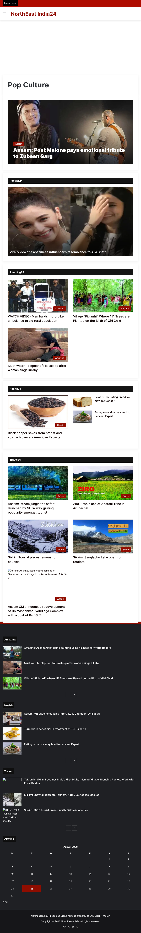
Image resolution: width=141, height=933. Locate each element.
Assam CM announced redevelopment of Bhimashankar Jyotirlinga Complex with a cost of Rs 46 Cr (36, 611)
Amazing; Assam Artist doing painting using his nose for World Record (67, 647)
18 (32, 881)
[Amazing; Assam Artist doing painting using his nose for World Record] (12, 652)
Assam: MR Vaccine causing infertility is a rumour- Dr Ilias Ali (62, 713)
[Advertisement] (70, 46)
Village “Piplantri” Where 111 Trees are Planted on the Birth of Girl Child (68, 678)
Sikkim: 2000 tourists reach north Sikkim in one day (56, 810)
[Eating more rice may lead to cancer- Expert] (82, 417)
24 (12, 888)
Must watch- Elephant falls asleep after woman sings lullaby (61, 663)
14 (90, 873)
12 (51, 873)
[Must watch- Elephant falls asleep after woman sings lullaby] (12, 667)
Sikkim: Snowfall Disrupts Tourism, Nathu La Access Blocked (61, 794)
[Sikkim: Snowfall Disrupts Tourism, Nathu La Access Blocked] (12, 799)
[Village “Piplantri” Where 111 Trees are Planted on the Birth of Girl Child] (12, 683)
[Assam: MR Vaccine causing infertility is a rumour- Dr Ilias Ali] (12, 718)
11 (32, 873)
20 (70, 881)
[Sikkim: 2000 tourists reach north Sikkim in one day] (12, 815)
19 (51, 881)
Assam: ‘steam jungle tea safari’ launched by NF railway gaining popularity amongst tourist (31, 508)
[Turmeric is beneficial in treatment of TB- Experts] (12, 733)
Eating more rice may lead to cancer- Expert (51, 744)
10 (12, 873)
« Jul (5, 901)
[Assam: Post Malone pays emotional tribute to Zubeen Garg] (70, 132)
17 (12, 881)
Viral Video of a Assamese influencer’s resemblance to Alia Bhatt (58, 252)
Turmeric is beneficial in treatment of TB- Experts (55, 729)
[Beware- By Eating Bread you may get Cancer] (82, 401)
